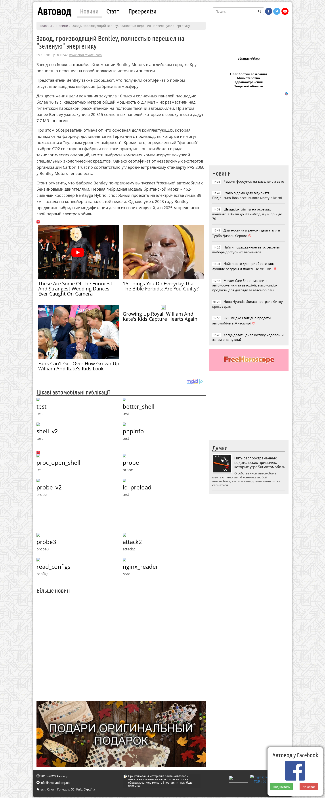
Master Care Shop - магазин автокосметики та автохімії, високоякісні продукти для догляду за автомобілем (245, 285)
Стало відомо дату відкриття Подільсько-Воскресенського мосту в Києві (247, 195)
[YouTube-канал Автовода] (285, 11)
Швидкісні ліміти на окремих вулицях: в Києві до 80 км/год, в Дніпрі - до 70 (247, 214)
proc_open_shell (58, 462)
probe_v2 (49, 487)
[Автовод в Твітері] (276, 11)
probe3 (46, 542)
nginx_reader (140, 566)
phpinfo (133, 431)
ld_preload (137, 487)
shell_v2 (47, 431)
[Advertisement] (121, 647)
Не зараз (309, 786)
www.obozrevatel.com (85, 55)
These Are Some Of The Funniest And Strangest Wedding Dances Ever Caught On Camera (75, 288)
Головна (46, 26)
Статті (113, 11)
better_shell (139, 406)
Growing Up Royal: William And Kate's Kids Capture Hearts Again (160, 316)
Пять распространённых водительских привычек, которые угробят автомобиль (259, 462)
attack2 (132, 542)
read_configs (53, 566)
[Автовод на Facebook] (268, 11)
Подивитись (281, 786)
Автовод (54, 11)
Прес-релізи (142, 11)
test (41, 406)
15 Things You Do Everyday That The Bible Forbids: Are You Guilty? (161, 286)
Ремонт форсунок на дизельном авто (254, 181)
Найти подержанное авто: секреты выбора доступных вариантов (246, 249)
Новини (89, 11)
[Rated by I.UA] (238, 779)
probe (131, 462)
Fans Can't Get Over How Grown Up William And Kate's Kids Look (78, 366)
